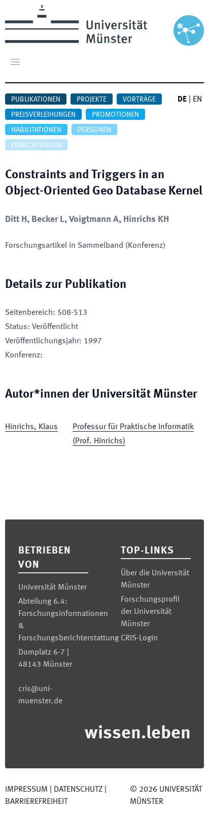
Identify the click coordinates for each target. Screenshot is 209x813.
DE (182, 99)
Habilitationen (36, 130)
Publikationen (35, 99)
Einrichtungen (36, 145)
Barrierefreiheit (36, 802)
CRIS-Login (139, 638)
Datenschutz (78, 790)
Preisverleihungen (43, 114)
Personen (94, 130)
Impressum (26, 790)
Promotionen (115, 114)
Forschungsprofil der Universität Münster (150, 612)
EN (197, 99)
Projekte (92, 99)
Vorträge (139, 99)
